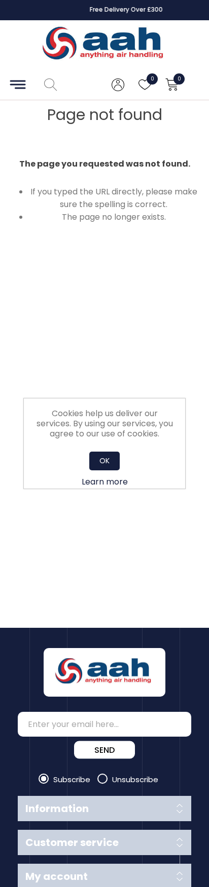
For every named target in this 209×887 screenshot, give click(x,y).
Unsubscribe (135, 779)
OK (104, 461)
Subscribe (72, 779)
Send (104, 750)
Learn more (105, 482)
